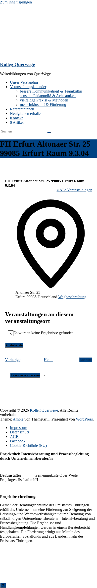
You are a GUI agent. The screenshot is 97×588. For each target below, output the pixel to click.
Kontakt (16, 118)
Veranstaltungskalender (28, 87)
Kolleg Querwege (17, 64)
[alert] (48, 333)
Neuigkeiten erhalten (26, 113)
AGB (14, 436)
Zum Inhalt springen (16, 2)
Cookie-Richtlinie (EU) (28, 445)
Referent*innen (22, 109)
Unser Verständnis (24, 82)
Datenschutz (19, 432)
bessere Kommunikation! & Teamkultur (51, 91)
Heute (48, 360)
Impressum (18, 427)
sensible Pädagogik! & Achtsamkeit (48, 96)
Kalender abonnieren (25, 375)
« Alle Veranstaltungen (74, 190)
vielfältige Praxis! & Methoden (44, 100)
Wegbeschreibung (72, 297)
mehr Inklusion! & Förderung (43, 104)
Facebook (17, 441)
